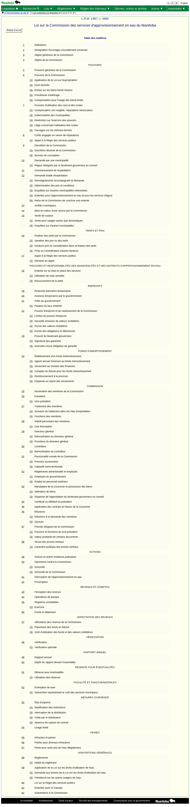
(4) (31, 90)
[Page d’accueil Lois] (3, 13)
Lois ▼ (48, 8)
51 (23, 672)
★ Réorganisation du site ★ (16, 13)
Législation (9, 8)
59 (23, 767)
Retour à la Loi (14, 30)
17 (23, 255)
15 (23, 215)
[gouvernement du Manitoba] (11, 3)
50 (23, 662)
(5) (31, 95)
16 (23, 235)
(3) (31, 85)
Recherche (30, 8)
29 (23, 431)
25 (23, 391)
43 (23, 592)
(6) (31, 100)
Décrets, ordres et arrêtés (131, 8)
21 (23, 301)
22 (23, 311)
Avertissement (46, 800)
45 (23, 602)
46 (23, 612)
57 (23, 747)
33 (23, 486)
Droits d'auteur (66, 800)
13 (23, 205)
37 (23, 526)
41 (23, 577)
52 (23, 687)
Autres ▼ (157, 8)
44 (23, 597)
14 (23, 210)
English (184, 3)
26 (23, 396)
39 (23, 556)
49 (23, 657)
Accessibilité (26, 800)
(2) (31, 80)
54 (23, 727)
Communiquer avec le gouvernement (131, 800)
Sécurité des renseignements (93, 800)
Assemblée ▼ (176, 8)
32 (23, 471)
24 (23, 356)
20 (23, 296)
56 (23, 742)
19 (23, 291)
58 (23, 757)
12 (23, 175)
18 (23, 270)
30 (23, 446)
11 (23, 170)
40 (23, 561)
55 (23, 737)
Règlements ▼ (66, 8)
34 (23, 501)
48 (23, 642)
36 (23, 511)
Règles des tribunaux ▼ (95, 8)
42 (23, 582)
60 (23, 782)
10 (23, 160)
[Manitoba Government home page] (165, 801)
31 (23, 456)
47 (23, 622)
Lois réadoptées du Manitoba (45, 13)
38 (23, 541)
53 (23, 702)
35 (23, 506)
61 (23, 787)
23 (23, 336)
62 (23, 792)
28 (23, 421)
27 (23, 406)
